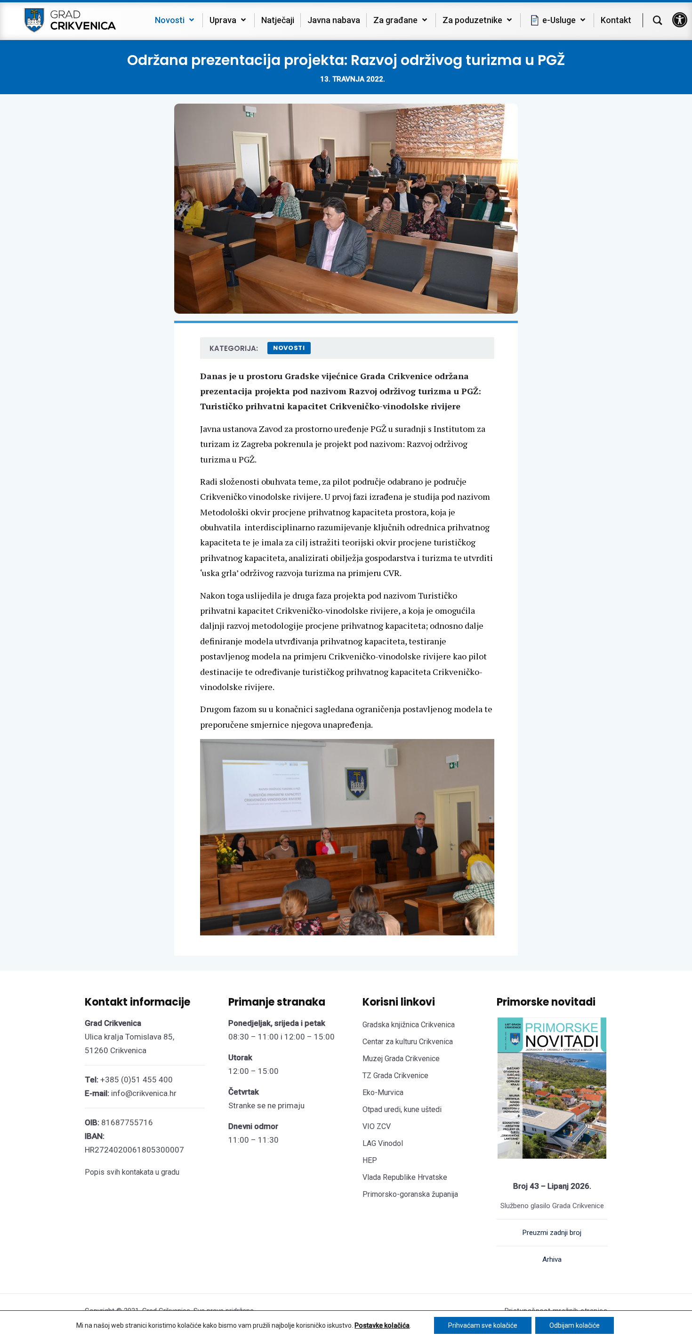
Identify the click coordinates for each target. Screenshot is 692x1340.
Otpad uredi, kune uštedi (402, 1109)
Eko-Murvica (382, 1092)
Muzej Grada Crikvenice (401, 1058)
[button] (680, 20)
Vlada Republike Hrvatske (404, 1177)
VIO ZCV (376, 1126)
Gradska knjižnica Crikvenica (408, 1024)
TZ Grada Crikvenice (395, 1075)
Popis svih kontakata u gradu (132, 1172)
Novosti (289, 347)
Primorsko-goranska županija (410, 1194)
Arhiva (552, 1259)
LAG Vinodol (382, 1143)
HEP (369, 1160)
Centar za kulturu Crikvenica (407, 1041)
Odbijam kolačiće (574, 1325)
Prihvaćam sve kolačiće (482, 1325)
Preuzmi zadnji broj (552, 1232)
